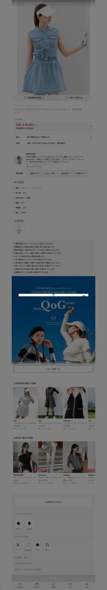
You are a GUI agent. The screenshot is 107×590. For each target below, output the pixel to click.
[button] (53, 294)
